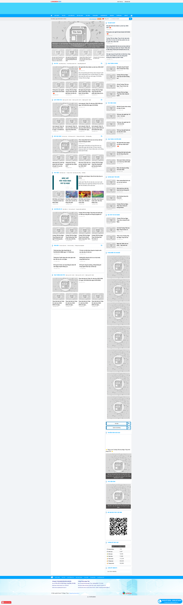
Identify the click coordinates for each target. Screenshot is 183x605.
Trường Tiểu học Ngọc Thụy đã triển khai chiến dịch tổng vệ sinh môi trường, (97, 91)
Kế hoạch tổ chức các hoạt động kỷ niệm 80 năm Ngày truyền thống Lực (64, 265)
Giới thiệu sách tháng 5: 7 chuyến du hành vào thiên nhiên (58, 200)
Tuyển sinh (118, 15)
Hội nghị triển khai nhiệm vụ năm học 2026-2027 (117, 26)
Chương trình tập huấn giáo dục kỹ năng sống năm (124, 153)
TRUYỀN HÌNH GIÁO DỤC (114, 432)
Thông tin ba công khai (79, 245)
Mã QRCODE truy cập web (115, 512)
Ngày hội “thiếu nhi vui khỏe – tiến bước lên (122, 244)
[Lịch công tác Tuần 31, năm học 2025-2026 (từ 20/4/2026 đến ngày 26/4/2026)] (98, 121)
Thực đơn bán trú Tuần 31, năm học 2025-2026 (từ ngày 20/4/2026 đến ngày (85, 303)
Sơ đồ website (92, 596)
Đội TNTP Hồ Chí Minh (114, 214)
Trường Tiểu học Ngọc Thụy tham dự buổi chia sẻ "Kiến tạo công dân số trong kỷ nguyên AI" (90, 213)
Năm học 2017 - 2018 (86, 99)
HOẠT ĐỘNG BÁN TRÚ (59, 275)
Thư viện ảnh (111, 481)
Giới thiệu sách (62, 172)
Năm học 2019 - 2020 (67, 99)
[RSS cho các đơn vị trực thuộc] (99, 19)
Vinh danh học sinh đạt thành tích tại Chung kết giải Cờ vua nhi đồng (58, 164)
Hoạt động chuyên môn (71, 63)
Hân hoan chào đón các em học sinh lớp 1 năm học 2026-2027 (85, 164)
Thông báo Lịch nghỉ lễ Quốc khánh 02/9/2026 (118, 32)
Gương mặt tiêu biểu (81, 136)
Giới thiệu (56, 15)
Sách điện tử (65, 209)
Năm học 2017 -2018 (90, 275)
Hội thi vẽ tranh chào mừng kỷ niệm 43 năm (124, 107)
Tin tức (63, 15)
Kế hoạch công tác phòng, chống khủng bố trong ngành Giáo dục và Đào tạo (90, 265)
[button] (101, 63)
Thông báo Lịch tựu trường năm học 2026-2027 (71, 164)
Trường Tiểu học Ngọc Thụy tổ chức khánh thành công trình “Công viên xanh (84, 237)
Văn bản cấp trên (62, 245)
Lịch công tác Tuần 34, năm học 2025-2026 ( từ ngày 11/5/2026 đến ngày (58, 128)
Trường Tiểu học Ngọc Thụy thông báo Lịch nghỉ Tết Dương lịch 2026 (58, 237)
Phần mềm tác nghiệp (114, 252)
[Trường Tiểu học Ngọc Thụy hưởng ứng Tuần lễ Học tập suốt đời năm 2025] (72, 230)
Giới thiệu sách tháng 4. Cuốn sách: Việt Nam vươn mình (85, 200)
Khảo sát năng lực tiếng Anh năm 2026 (123, 168)
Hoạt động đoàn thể (82, 63)
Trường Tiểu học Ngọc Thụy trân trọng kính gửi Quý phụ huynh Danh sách (97, 164)
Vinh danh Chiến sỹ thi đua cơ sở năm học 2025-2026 (123, 160)
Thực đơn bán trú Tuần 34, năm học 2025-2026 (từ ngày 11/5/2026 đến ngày (58, 303)
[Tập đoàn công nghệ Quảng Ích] (127, 593)
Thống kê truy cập (113, 542)
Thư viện (88, 15)
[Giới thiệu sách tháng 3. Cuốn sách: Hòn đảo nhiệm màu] (98, 194)
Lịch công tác (71, 15)
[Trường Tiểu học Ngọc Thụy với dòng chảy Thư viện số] (98, 230)
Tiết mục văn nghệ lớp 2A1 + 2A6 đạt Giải (123, 123)
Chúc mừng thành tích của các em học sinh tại (123, 181)
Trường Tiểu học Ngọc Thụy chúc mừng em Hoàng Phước (122, 205)
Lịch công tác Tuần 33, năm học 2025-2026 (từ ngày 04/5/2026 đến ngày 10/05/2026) (72, 128)
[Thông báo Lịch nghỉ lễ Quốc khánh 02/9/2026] (58, 85)
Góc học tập (64, 136)
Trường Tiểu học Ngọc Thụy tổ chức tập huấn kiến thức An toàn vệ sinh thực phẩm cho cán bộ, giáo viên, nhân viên (117, 40)
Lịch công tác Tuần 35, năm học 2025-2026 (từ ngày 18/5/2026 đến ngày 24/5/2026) (91, 104)
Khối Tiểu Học (120, 1)
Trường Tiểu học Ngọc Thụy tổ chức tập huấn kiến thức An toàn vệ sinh (71, 91)
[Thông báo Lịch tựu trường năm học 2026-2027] (72, 157)
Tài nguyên (95, 15)
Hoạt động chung (62, 63)
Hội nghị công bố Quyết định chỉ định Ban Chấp (123, 67)
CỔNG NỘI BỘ (127, 1)
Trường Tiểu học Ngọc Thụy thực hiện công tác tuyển (123, 94)
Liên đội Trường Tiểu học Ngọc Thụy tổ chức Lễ (123, 228)
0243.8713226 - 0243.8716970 (171, 600)
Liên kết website (112, 568)
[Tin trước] (53, 35)
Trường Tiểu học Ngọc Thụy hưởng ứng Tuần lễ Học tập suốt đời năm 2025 (71, 237)
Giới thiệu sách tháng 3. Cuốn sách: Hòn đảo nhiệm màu (98, 200)
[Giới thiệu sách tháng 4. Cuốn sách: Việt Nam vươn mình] (85, 194)
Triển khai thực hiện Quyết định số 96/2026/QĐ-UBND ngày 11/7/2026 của (64, 251)
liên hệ (126, 15)
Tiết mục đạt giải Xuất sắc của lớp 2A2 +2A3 (123, 130)
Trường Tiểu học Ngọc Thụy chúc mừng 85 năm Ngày (123, 220)
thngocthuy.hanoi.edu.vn (74, 593)
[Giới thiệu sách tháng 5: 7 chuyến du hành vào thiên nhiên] (58, 194)
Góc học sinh (80, 15)
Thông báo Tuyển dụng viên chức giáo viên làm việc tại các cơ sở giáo (64, 258)
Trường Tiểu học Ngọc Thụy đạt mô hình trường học (123, 76)
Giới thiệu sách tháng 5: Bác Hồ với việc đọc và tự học (91, 177)
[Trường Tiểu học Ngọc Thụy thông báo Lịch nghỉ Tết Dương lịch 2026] (58, 230)
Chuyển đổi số (103, 15)
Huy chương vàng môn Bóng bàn (122, 197)
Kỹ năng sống (88, 136)
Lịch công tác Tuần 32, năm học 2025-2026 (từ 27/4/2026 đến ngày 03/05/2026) (85, 128)
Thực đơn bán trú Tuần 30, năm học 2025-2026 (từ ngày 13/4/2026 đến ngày (98, 303)
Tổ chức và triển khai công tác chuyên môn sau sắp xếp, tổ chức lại (90, 251)
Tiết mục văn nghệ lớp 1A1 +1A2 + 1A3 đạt (123, 115)
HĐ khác (83, 172)
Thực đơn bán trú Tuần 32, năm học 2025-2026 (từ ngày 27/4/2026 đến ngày (71, 303)
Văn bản (112, 15)
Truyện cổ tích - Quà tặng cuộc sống (74, 172)
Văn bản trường (70, 245)
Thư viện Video (112, 103)
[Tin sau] (102, 35)
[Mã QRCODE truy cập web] (118, 526)
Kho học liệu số (72, 209)
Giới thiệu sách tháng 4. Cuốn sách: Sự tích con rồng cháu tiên (72, 200)
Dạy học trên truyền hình (81, 209)
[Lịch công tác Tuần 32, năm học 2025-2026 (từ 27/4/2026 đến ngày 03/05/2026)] (85, 121)
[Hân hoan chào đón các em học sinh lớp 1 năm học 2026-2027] (85, 157)
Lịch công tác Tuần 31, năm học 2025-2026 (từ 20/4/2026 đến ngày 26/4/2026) (98, 128)
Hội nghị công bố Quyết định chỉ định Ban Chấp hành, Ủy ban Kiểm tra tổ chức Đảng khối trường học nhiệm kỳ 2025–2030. (118, 55)
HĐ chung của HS (71, 136)
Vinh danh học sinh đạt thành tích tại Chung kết (123, 189)
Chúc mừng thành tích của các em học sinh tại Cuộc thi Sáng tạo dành (90, 140)
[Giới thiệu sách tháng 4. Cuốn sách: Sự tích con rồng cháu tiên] (72, 194)
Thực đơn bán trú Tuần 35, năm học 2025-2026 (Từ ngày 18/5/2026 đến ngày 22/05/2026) (91, 279)
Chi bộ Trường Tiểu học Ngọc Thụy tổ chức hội (123, 85)
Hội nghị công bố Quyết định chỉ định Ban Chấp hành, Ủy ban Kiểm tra (84, 91)
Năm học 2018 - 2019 (77, 99)
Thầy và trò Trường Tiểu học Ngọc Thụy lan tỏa (123, 236)
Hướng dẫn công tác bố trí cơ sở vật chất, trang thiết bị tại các (89, 258)
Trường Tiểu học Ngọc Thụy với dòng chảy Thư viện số (97, 237)
